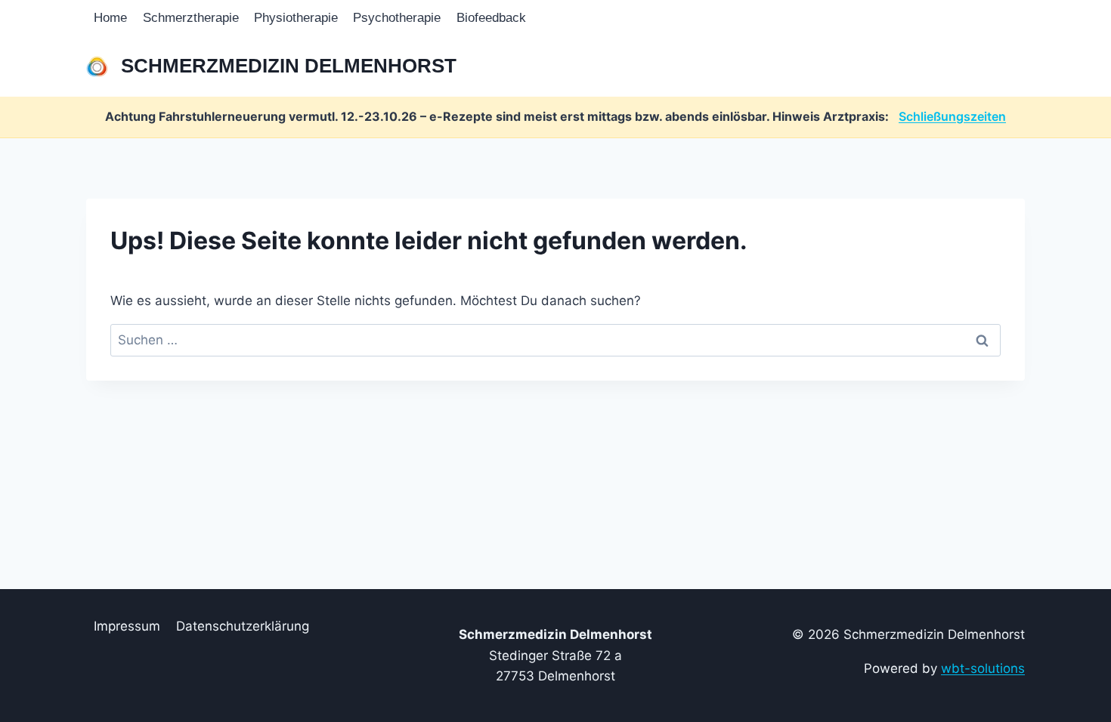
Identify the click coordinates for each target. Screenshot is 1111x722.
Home (110, 18)
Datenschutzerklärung (242, 626)
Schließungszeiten (952, 116)
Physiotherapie (296, 18)
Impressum (127, 626)
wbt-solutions (983, 668)
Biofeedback (491, 18)
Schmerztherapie (191, 18)
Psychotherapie (397, 18)
